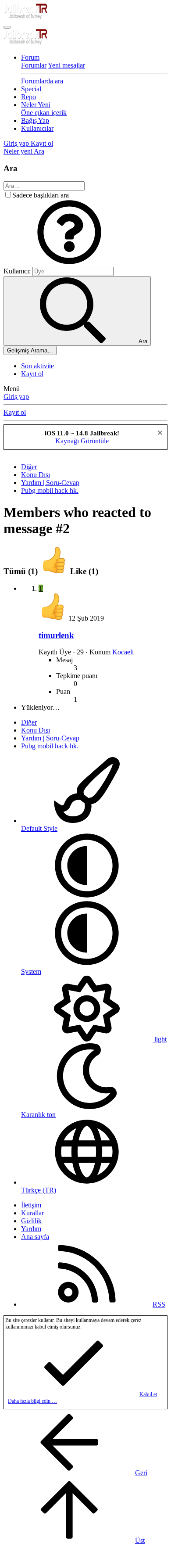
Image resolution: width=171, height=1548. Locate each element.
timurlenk (56, 635)
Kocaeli (123, 652)
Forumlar (33, 65)
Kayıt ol (32, 373)
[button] (69, 262)
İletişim (31, 1205)
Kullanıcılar (37, 128)
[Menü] (7, 27)
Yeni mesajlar (66, 65)
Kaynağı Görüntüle (82, 441)
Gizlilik (31, 1221)
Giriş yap (16, 396)
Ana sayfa (35, 1236)
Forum (30, 57)
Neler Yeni (35, 104)
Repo (28, 97)
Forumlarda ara (42, 81)
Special (31, 89)
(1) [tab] (22, 571)
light (160, 1039)
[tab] (69, 571)
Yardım (31, 1228)
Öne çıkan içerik (44, 112)
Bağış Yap (35, 120)
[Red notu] (159, 433)
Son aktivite (37, 366)
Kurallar (32, 1213)
